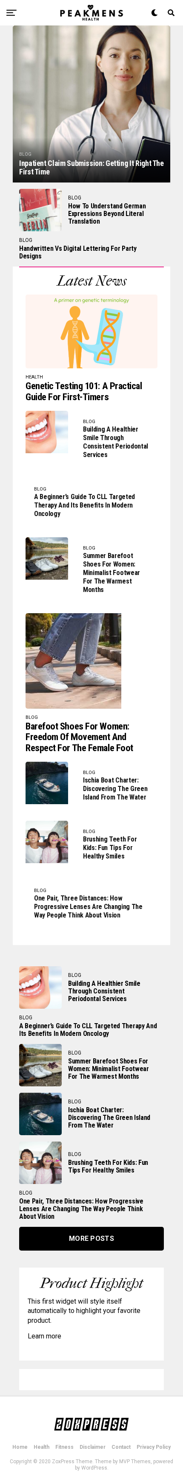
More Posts (91, 1238)
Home (20, 1447)
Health (41, 1447)
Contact (121, 1447)
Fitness (64, 1447)
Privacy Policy (154, 1447)
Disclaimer (93, 1447)
